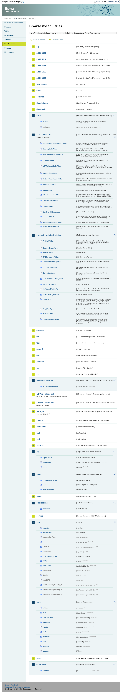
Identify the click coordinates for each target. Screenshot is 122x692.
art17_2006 (41, 65)
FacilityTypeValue (49, 284)
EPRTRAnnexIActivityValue (53, 279)
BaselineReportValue (50, 248)
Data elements (9, 35)
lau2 (38, 439)
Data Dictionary (22, 18)
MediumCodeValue (50, 173)
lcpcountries (47, 458)
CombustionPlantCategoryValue (54, 143)
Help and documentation (13, 23)
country (46, 670)
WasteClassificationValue (52, 222)
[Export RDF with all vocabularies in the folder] (114, 115)
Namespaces (9, 52)
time (44, 641)
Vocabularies (9, 44)
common (40, 97)
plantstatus (47, 462)
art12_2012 (41, 53)
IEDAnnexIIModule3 (45, 394)
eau (44, 542)
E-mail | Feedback (11, 685)
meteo (45, 632)
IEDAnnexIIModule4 (45, 403)
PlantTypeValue (48, 309)
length (45, 627)
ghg (38, 355)
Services (7, 48)
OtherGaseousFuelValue (52, 195)
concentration (48, 617)
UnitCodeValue (48, 216)
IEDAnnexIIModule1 (45, 380)
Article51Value (48, 241)
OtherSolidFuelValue (50, 200)
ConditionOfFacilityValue (52, 262)
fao (37, 337)
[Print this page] (102, 1)
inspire (39, 420)
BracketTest (47, 532)
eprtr (38, 116)
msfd (38, 474)
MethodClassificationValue (53, 179)
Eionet (14, 18)
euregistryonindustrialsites (48, 235)
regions (46, 485)
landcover (41, 427)
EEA (14, 1)
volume (45, 651)
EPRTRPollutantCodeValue (53, 155)
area (44, 613)
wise (38, 658)
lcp (37, 452)
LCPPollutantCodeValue (52, 166)
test (38, 522)
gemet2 (39, 349)
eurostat (40, 330)
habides (40, 362)
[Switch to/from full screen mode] (105, 1)
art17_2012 (41, 72)
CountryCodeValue (50, 149)
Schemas (7, 39)
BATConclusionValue (50, 257)
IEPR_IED (40, 412)
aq (37, 47)
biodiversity (41, 84)
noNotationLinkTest (50, 556)
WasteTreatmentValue (51, 227)
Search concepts (57, 40)
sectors (45, 467)
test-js (45, 561)
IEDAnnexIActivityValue (51, 289)
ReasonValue (48, 206)
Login (98, 1)
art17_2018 (41, 78)
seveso (39, 516)
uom (38, 602)
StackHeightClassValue (51, 212)
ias (37, 368)
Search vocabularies (39, 40)
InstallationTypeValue (51, 295)
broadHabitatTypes (50, 480)
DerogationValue (49, 273)
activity (45, 121)
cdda (38, 90)
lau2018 (39, 445)
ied (37, 374)
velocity (46, 646)
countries (46, 509)
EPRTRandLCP (43, 135)
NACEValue (47, 299)
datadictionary (42, 103)
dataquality (41, 109)
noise (38, 497)
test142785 (47, 566)
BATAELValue (48, 252)
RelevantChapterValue (51, 319)
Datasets (7, 27)
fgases (39, 343)
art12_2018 (41, 59)
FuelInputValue (48, 160)
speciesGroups (48, 489)
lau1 (38, 433)
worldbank (41, 665)
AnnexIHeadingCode (50, 386)
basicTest (46, 528)
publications (42, 503)
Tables (6, 31)
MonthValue (47, 190)
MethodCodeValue (49, 185)
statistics (46, 637)
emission (46, 622)
